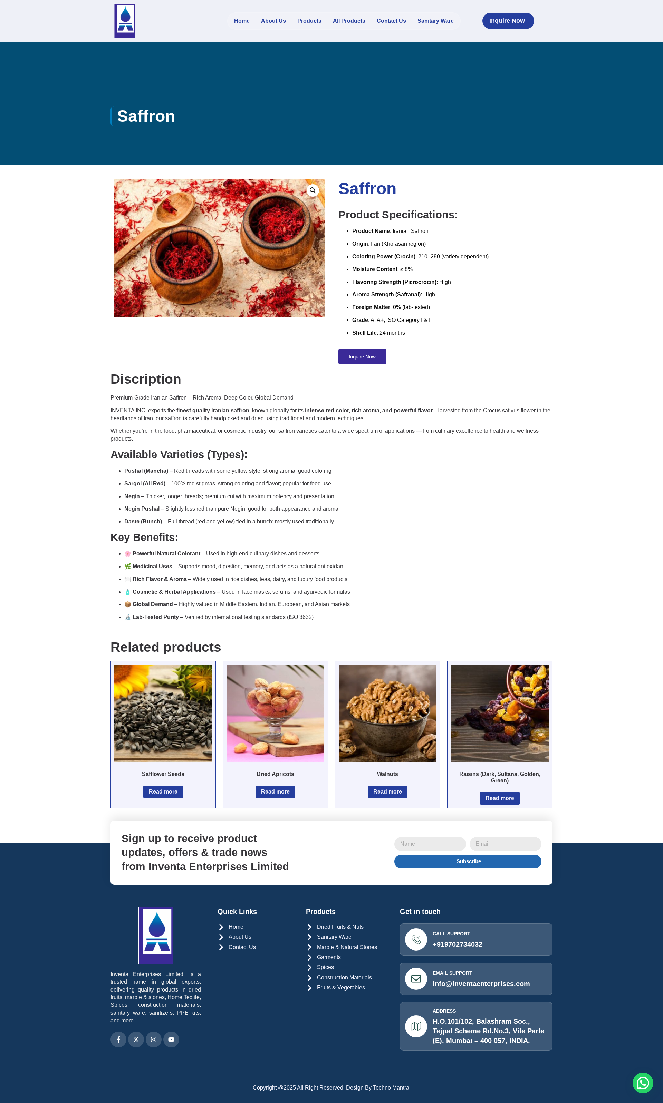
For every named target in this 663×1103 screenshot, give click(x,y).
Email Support (452, 973)
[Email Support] (416, 979)
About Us (273, 21)
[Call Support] (416, 939)
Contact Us (391, 21)
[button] (313, 190)
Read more (163, 792)
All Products (349, 21)
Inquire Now (362, 357)
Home (242, 21)
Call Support (451, 933)
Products (309, 21)
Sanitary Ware (435, 21)
